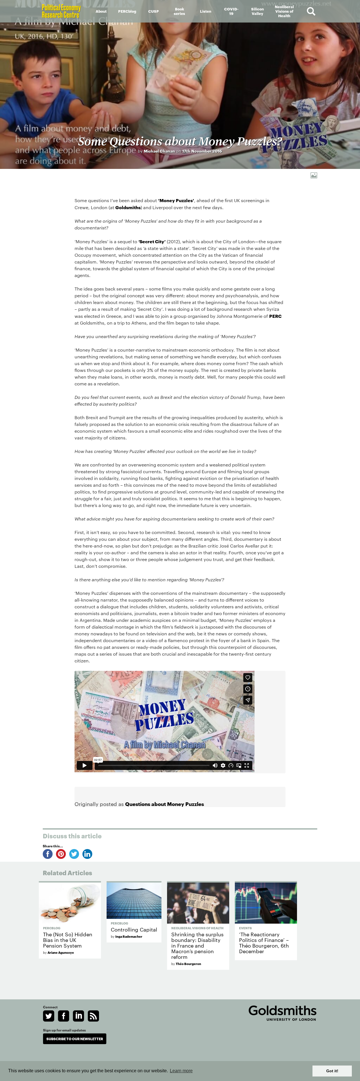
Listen (205, 11)
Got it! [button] (332, 1071)
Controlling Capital (134, 929)
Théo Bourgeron (188, 963)
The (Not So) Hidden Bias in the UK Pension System (67, 939)
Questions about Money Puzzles (164, 803)
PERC (275, 315)
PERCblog (127, 11)
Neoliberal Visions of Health (284, 11)
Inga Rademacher (128, 936)
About (101, 11)
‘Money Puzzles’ (176, 200)
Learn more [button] (181, 1070)
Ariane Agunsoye (61, 952)
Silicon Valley (257, 11)
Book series (179, 11)
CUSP (153, 11)
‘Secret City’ (152, 241)
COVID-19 (231, 11)
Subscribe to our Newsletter (74, 1038)
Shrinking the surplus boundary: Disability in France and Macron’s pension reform (197, 945)
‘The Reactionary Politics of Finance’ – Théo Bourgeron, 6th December (264, 942)
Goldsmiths (128, 207)
